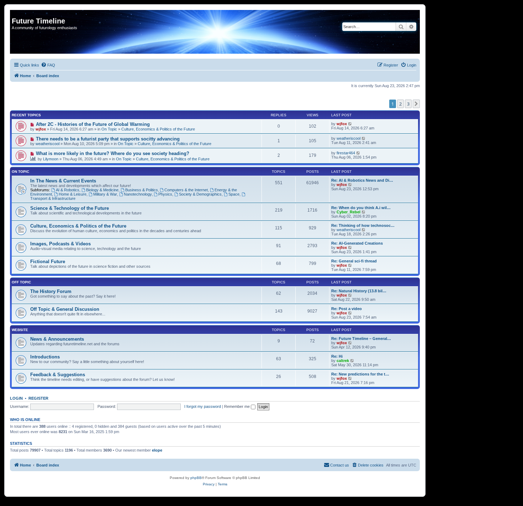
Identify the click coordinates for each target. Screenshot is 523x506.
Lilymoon (50, 159)
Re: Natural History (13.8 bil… (358, 291)
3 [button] (408, 104)
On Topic (109, 129)
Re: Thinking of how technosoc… (363, 225)
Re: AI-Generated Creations (357, 243)
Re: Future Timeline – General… (361, 338)
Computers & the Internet (186, 190)
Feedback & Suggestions (57, 374)
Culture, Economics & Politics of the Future (158, 129)
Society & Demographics (200, 194)
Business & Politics (141, 190)
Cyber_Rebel (348, 212)
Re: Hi (337, 356)
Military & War (105, 194)
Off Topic (21, 282)
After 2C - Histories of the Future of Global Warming (93, 124)
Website (20, 330)
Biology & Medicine (102, 190)
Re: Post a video (346, 309)
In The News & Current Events (63, 180)
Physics (165, 194)
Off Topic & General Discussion (64, 309)
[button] (416, 104)
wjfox (41, 129)
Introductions (45, 356)
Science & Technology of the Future (69, 208)
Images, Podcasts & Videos (60, 243)
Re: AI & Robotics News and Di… (362, 180)
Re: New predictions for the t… (360, 374)
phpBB (196, 478)
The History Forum (51, 291)
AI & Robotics (67, 190)
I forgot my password (202, 406)
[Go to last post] (350, 124)
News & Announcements (57, 339)
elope (157, 450)
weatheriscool (47, 144)
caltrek (343, 360)
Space (233, 194)
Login (16, 398)
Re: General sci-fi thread (354, 261)
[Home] (16, 13)
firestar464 (346, 153)
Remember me (237, 406)
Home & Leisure (72, 194)
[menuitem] (48, 65)
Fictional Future (47, 261)
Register (38, 398)
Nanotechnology (138, 194)
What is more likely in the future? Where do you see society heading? (112, 153)
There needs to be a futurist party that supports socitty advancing (108, 139)
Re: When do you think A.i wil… (361, 208)
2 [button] (400, 104)
